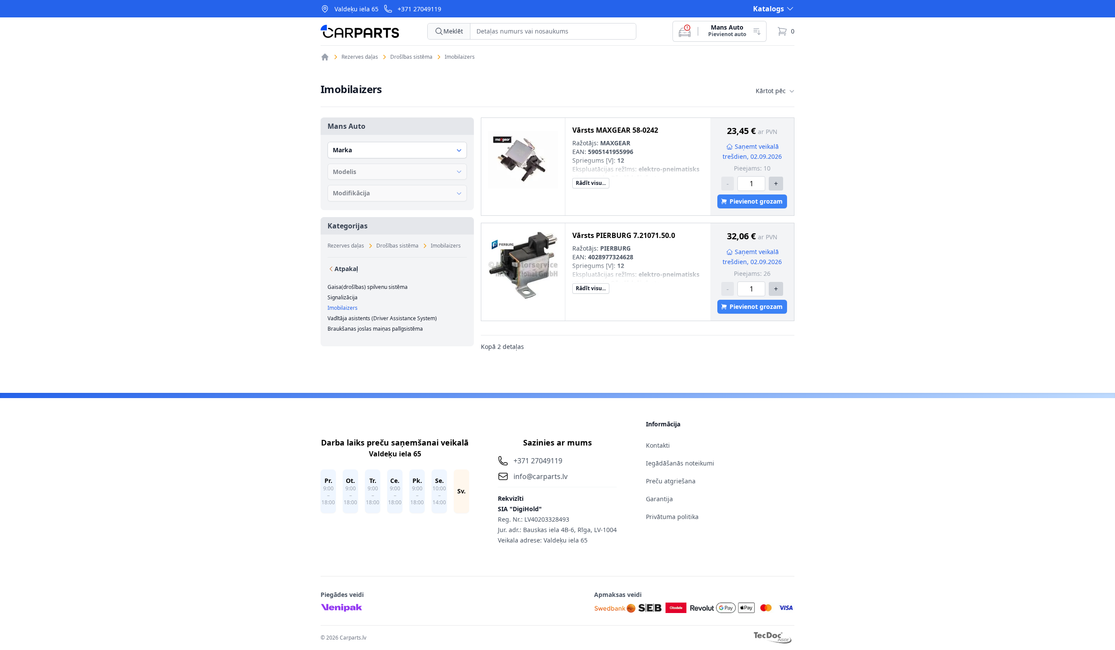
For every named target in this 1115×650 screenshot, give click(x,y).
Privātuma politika (672, 517)
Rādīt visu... (591, 183)
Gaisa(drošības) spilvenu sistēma (368, 287)
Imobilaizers (460, 57)
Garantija (659, 499)
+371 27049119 (419, 9)
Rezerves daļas (359, 57)
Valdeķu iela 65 (356, 9)
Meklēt (453, 31)
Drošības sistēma (411, 57)
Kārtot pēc (771, 91)
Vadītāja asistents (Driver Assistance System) (382, 318)
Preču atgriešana (671, 481)
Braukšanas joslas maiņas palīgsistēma (375, 328)
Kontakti (658, 445)
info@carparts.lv (541, 476)
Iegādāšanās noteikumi (680, 463)
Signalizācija (343, 297)
